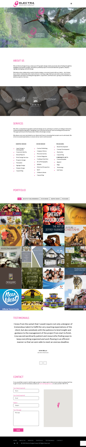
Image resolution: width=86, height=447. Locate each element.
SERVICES (30, 440)
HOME (15, 440)
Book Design (44, 198)
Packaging (65, 198)
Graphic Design (55, 198)
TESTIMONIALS (49, 440)
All (19, 198)
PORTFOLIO (39, 440)
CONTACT (60, 440)
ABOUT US (22, 440)
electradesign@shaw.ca (45, 383)
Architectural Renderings (31, 198)
